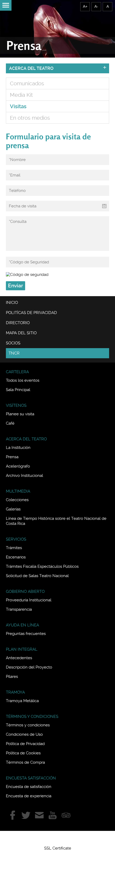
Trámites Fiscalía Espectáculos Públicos (42, 566)
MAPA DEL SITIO (21, 333)
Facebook (12, 815)
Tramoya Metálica (22, 700)
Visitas (18, 106)
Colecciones (17, 499)
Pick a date (104, 206)
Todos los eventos (22, 380)
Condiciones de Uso (24, 734)
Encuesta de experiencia (28, 796)
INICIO (12, 302)
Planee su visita (20, 414)
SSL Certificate (57, 848)
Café (10, 423)
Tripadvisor (66, 815)
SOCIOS (13, 343)
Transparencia (19, 609)
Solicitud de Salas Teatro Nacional (37, 575)
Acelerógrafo (18, 466)
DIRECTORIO (18, 322)
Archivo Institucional (24, 475)
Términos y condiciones (28, 725)
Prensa (12, 456)
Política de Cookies (23, 753)
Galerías (13, 509)
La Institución (18, 447)
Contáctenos (39, 815)
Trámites (14, 547)
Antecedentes (19, 657)
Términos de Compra (25, 762)
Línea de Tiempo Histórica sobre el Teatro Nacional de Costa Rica (56, 521)
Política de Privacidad (25, 743)
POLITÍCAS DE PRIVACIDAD (31, 312)
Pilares (12, 676)
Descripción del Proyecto (29, 667)
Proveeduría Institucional (28, 600)
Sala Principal (18, 389)
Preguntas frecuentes (26, 633)
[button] (57, 838)
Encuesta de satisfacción (28, 786)
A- (96, 6)
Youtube (52, 815)
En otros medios (30, 118)
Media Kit (21, 95)
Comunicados (27, 83)
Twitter (25, 815)
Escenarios (16, 557)
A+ (85, 6)
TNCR (14, 353)
